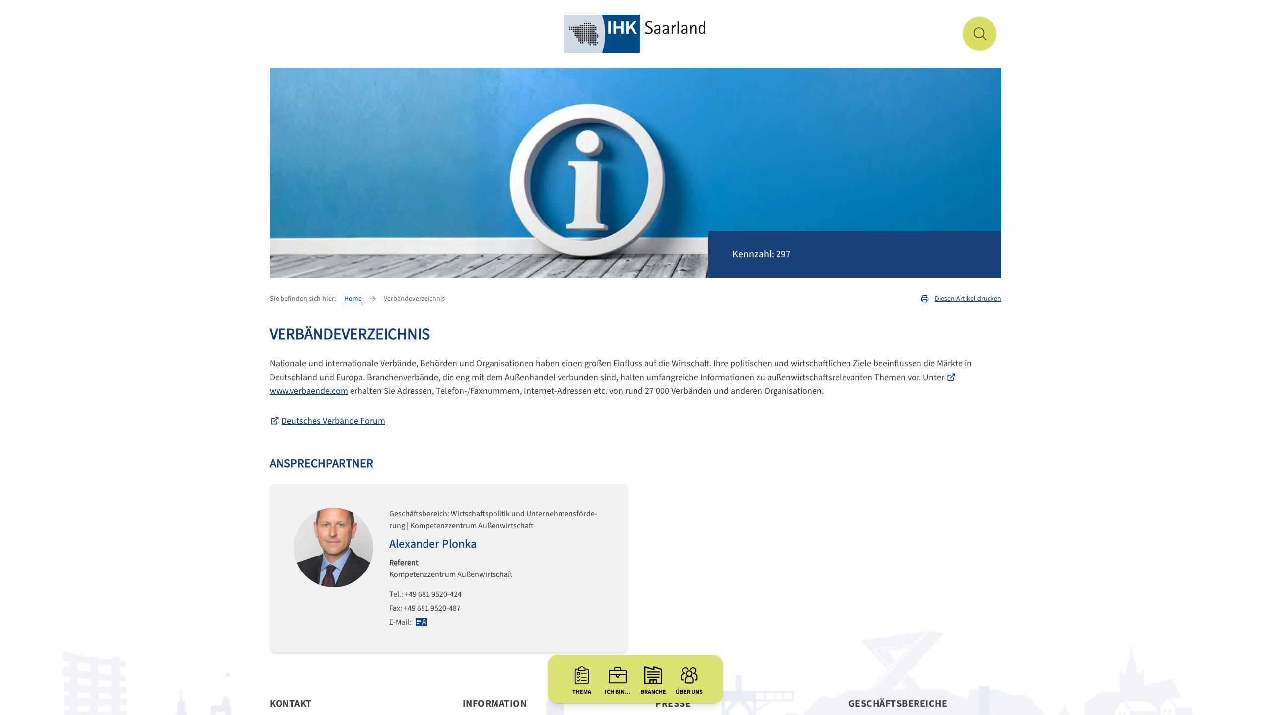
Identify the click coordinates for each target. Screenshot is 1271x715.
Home (353, 299)
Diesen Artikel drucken (968, 299)
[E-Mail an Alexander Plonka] (421, 622)
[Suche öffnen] (979, 34)
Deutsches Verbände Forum (333, 421)
